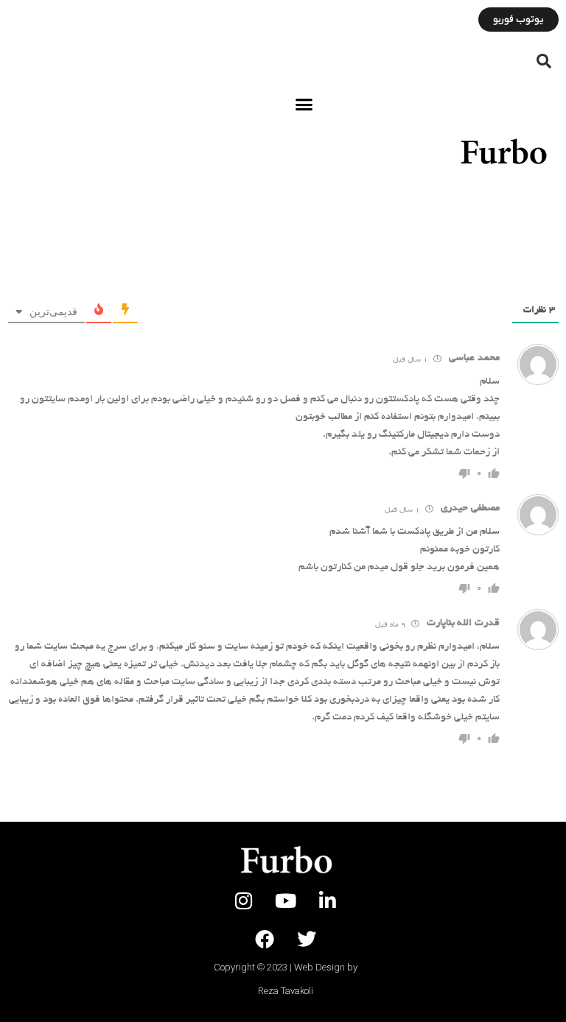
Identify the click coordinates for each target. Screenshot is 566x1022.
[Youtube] (286, 900)
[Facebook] (264, 939)
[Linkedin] (328, 900)
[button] (544, 61)
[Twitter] (306, 939)
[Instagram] (244, 900)
